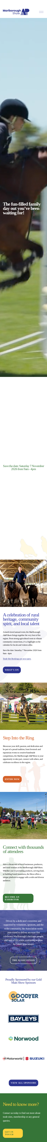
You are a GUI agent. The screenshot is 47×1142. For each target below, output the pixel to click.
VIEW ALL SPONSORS (23, 1083)
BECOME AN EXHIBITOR (12, 898)
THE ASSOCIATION (23, 960)
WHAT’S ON (12, 670)
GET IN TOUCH (9, 1133)
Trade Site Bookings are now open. (17, 659)
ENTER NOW (12, 779)
